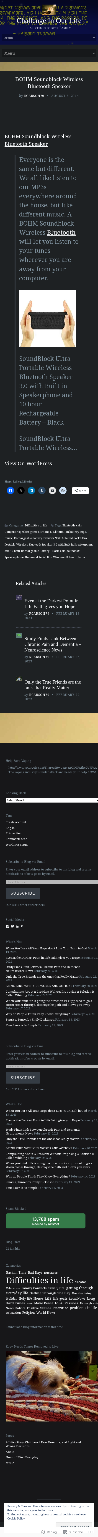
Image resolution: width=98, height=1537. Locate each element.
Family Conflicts (34, 1288)
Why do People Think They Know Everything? (38, 1014)
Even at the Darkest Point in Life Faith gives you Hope (51, 603)
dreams (81, 1282)
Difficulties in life (36, 525)
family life (56, 1288)
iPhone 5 (46, 532)
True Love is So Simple (22, 1025)
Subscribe (23, 893)
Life (48, 1298)
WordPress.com (17, 845)
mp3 (83, 532)
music (9, 538)
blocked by (50, 1222)
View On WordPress (28, 463)
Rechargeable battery (28, 538)
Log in (10, 828)
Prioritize (60, 1308)
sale (62, 551)
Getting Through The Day (50, 1293)
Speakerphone (14, 557)
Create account (16, 822)
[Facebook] (7, 926)
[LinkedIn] (18, 926)
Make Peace (43, 1303)
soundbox (73, 551)
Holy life (25, 1298)
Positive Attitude (39, 1308)
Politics (20, 1308)
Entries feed (14, 833)
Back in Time (16, 1272)
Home (38, 1298)
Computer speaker (17, 532)
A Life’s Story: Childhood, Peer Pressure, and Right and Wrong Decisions (43, 1444)
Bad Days (35, 1272)
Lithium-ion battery (66, 532)
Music (59, 1303)
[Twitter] (12, 926)
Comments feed (16, 839)
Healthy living (82, 1293)
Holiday (11, 1298)
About (10, 1452)
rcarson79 (34, 95)
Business (51, 1272)
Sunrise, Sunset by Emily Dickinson (30, 1019)
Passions (71, 1303)
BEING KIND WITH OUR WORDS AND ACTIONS (39, 986)
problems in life (83, 1307)
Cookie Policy (16, 1518)
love (29, 1303)
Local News (77, 1298)
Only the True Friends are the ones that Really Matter (52, 684)
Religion (28, 1312)
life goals (60, 1298)
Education (13, 1288)
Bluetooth (61, 232)
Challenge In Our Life (49, 20)
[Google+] (23, 926)
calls (79, 525)
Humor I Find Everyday (22, 1457)
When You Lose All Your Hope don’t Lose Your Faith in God (46, 948)
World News (46, 1312)
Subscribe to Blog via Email (25, 861)
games (34, 532)
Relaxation (13, 1313)
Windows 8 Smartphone (69, 557)
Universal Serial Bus (38, 557)
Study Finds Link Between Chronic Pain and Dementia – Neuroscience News (52, 644)
